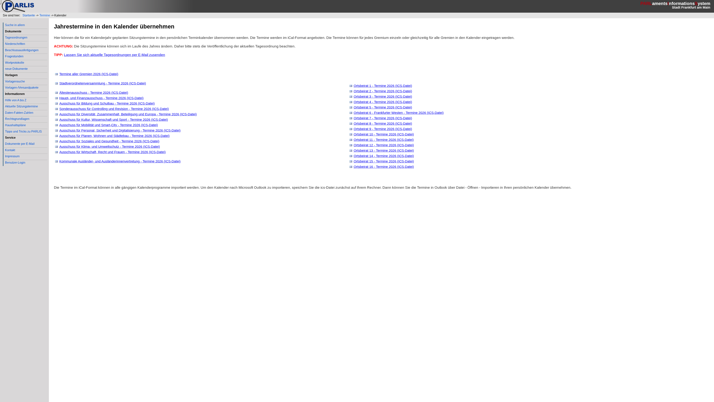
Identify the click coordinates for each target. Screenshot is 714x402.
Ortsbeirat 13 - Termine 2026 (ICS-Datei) (384, 150)
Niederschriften (15, 43)
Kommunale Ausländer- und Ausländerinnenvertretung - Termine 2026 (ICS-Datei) (120, 161)
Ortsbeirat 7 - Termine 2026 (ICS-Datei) (383, 118)
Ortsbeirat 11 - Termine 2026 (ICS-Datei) (384, 140)
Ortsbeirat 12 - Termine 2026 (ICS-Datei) (384, 145)
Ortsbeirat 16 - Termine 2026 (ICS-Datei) (384, 167)
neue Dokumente (16, 68)
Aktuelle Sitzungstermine (21, 106)
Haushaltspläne (15, 125)
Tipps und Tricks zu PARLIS (23, 131)
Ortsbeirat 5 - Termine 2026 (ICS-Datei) (383, 107)
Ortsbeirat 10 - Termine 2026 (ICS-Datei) (384, 134)
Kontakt (10, 150)
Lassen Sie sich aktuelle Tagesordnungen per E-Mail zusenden (114, 55)
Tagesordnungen (16, 37)
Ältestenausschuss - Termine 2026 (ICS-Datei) (93, 93)
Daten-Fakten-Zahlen (19, 112)
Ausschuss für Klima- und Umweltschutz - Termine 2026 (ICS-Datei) (109, 147)
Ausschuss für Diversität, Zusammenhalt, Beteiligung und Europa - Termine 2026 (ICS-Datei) (128, 114)
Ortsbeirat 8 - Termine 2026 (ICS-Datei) (383, 123)
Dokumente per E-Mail (20, 143)
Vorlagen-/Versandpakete (21, 87)
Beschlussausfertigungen (21, 50)
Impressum (12, 156)
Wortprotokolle (14, 62)
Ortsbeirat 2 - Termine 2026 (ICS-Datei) (383, 91)
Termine (44, 15)
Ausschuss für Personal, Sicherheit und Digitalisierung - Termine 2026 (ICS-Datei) (120, 130)
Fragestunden (14, 56)
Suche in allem (15, 25)
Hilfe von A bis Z (15, 100)
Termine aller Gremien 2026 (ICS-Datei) (88, 74)
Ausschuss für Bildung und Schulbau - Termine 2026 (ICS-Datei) (107, 103)
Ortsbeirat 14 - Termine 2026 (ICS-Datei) (384, 156)
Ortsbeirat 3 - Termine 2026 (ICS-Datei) (383, 96)
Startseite (28, 15)
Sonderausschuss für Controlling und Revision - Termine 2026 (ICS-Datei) (114, 109)
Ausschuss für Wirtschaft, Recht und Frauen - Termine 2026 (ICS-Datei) (112, 152)
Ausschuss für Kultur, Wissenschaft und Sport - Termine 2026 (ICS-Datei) (113, 120)
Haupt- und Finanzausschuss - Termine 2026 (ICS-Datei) (101, 98)
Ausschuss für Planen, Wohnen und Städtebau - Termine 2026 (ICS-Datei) (114, 136)
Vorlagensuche (15, 81)
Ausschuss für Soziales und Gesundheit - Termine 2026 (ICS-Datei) (109, 141)
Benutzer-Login (15, 162)
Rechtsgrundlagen (17, 118)
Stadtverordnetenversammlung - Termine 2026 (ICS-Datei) (102, 83)
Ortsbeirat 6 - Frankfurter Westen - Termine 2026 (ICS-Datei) (399, 113)
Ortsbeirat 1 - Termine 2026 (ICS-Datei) (383, 86)
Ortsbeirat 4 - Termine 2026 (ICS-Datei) (383, 102)
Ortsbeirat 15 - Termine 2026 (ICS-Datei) (384, 161)
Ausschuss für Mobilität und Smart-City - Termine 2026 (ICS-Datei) (108, 125)
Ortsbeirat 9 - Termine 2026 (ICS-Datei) (383, 129)
